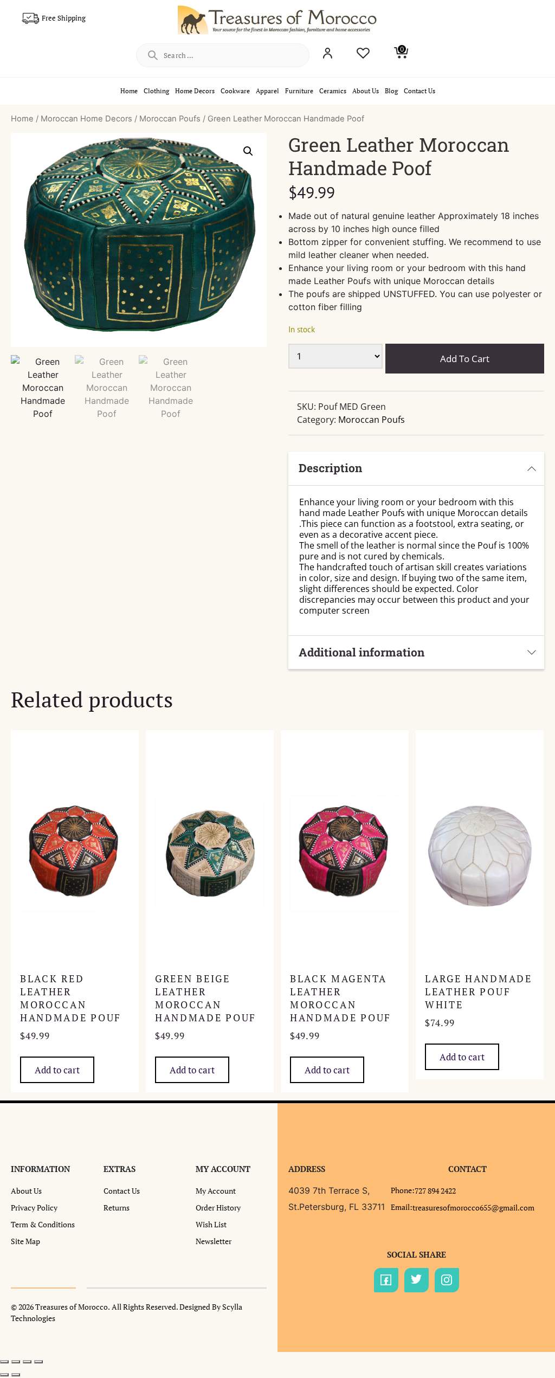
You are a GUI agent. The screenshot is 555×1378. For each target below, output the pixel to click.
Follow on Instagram (447, 1280)
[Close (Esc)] (38, 1361)
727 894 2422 (435, 1191)
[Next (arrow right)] (15, 1374)
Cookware (235, 91)
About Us (365, 91)
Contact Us (419, 91)
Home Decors (195, 91)
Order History (218, 1207)
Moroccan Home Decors (86, 119)
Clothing (156, 91)
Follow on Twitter (416, 1280)
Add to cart (464, 358)
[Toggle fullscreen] (15, 1361)
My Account (216, 1191)
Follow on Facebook (386, 1280)
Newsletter (213, 1241)
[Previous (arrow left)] (4, 1374)
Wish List (211, 1224)
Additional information (361, 652)
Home (129, 91)
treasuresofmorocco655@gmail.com (473, 1207)
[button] (248, 151)
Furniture (299, 91)
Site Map (25, 1241)
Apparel (267, 91)
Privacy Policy (34, 1207)
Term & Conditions (43, 1224)
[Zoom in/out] (4, 1361)
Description (330, 467)
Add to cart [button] (57, 1070)
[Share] (27, 1361)
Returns (117, 1207)
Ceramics (332, 91)
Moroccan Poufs (170, 119)
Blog (391, 91)
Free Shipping (64, 18)
